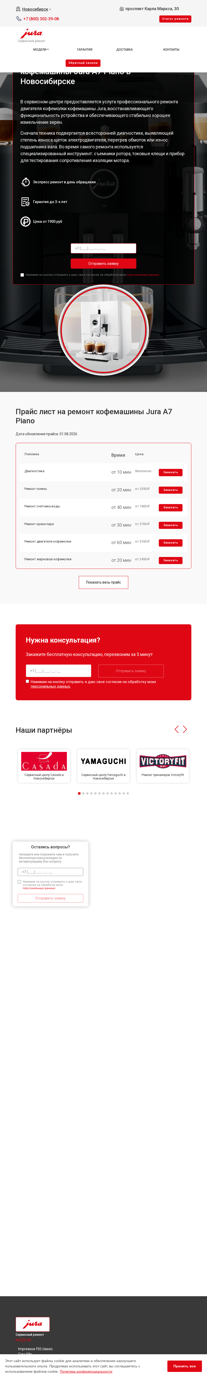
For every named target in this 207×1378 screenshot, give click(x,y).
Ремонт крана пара (39, 524)
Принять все (184, 1366)
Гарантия (84, 49)
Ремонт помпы (35, 489)
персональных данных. (143, 274)
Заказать (170, 472)
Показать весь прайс (103, 582)
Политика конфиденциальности (86, 1371)
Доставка (124, 49)
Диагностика (34, 471)
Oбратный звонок (83, 63)
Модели (39, 49)
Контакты (171, 49)
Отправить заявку (103, 264)
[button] (176, 729)
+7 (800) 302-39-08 (41, 18)
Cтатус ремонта (175, 19)
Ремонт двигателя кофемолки (47, 541)
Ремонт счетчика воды (42, 506)
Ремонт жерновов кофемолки (47, 559)
